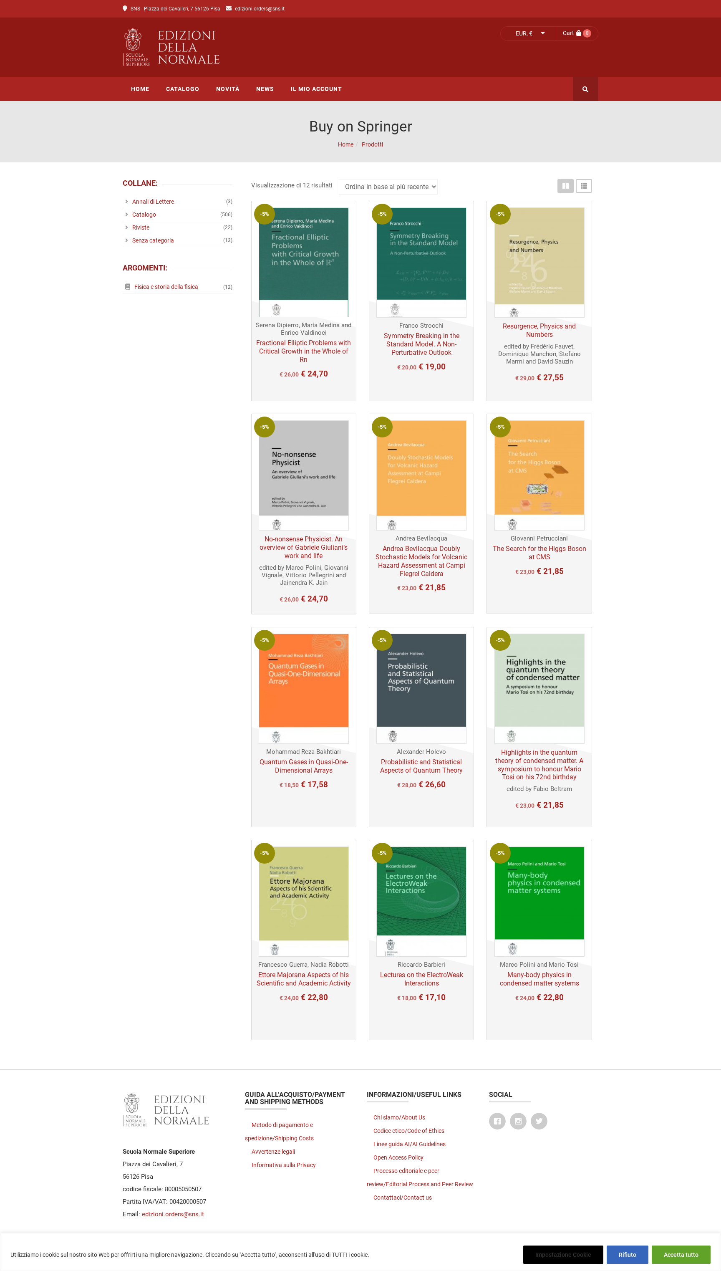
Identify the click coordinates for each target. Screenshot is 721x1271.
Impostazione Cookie (563, 1254)
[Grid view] (565, 186)
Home (345, 144)
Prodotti (372, 144)
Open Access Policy (398, 1157)
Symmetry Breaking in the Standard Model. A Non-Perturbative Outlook (421, 344)
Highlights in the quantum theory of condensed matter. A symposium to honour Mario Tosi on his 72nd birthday (539, 764)
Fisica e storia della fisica (166, 286)
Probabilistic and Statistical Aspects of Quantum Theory (421, 766)
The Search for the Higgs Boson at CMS (539, 553)
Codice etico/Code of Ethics (408, 1130)
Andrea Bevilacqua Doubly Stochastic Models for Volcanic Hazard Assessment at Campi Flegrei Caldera (421, 561)
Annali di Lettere (153, 201)
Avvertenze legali (273, 1151)
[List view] (584, 186)
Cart (568, 33)
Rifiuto (627, 1254)
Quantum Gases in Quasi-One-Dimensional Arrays (304, 766)
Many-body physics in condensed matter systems (539, 979)
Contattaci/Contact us (402, 1197)
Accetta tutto (681, 1254)
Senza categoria (153, 240)
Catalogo (144, 214)
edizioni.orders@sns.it (260, 9)
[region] (360, 1252)
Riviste (140, 227)
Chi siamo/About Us (399, 1117)
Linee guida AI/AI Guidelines (409, 1144)
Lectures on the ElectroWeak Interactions (421, 979)
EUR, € (524, 33)
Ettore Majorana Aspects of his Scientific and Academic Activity (304, 979)
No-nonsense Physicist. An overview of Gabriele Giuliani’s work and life (304, 547)
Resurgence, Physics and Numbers (539, 330)
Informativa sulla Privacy (284, 1165)
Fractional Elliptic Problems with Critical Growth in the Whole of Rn (303, 351)
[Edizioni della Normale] (245, 47)
